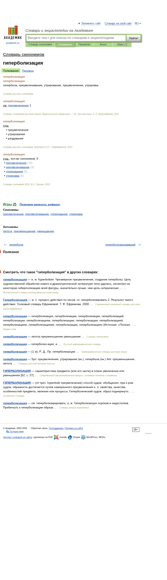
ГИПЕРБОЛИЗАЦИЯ (17, 371)
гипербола (16, 244)
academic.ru (13, 43)
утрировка (76, 214)
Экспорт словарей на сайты (17, 437)
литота (7, 231)
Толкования (65, 44)
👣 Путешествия (15, 431)
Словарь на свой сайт (118, 23)
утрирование (59, 214)
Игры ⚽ (122, 44)
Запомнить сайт (91, 23)
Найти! (133, 38)
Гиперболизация (15, 299)
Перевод (28, 70)
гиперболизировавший (120, 244)
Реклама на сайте (74, 428)
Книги (103, 44)
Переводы (84, 44)
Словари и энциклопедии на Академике (59, 31)
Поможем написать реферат (40, 204)
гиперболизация (15, 279)
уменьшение (45, 231)
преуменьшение (24, 231)
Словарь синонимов (40, 44)
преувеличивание (37, 214)
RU (136, 23)
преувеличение (13, 214)
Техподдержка (56, 428)
